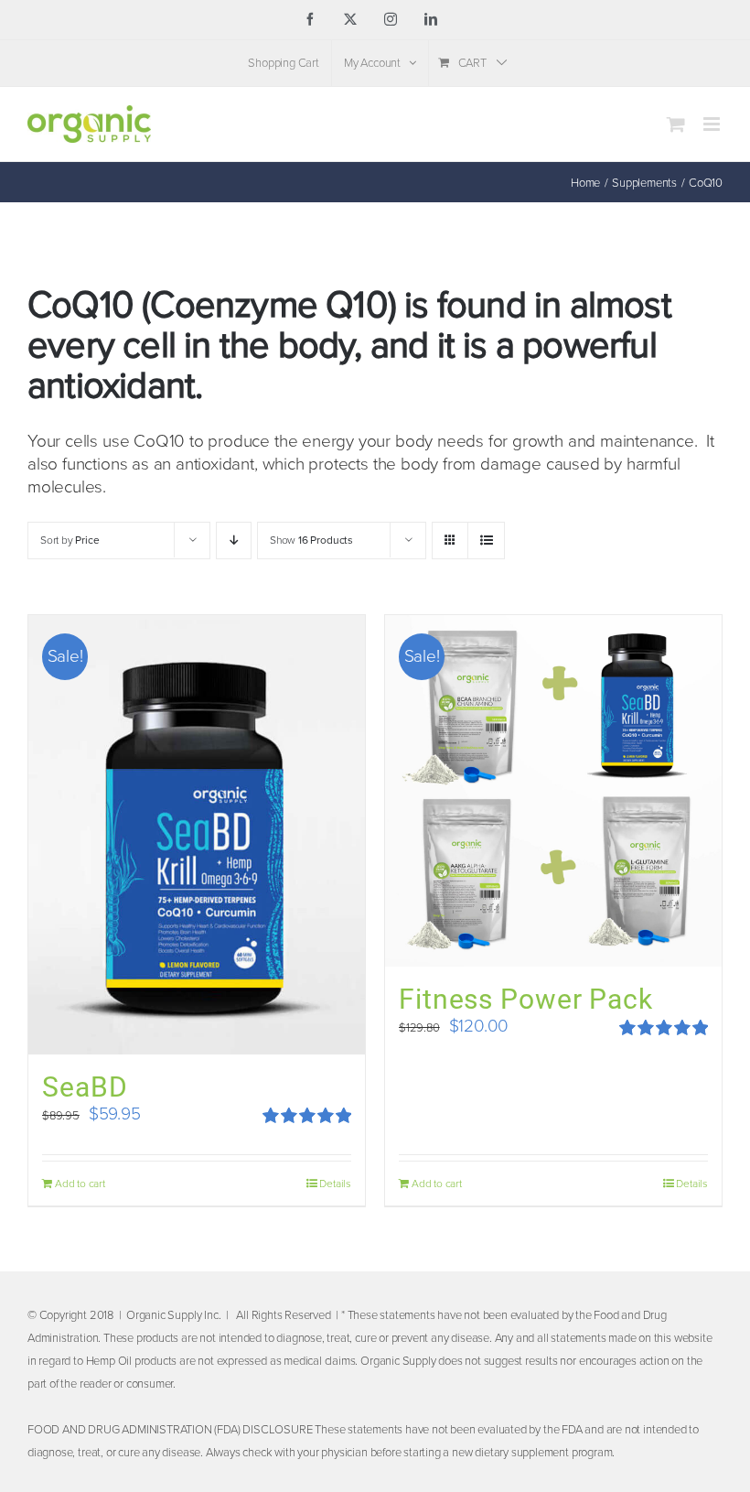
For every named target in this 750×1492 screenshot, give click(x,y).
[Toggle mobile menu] (713, 124)
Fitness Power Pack (526, 999)
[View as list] (486, 540)
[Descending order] (234, 540)
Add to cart (80, 1183)
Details (335, 1183)
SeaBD (84, 1087)
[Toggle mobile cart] (676, 124)
